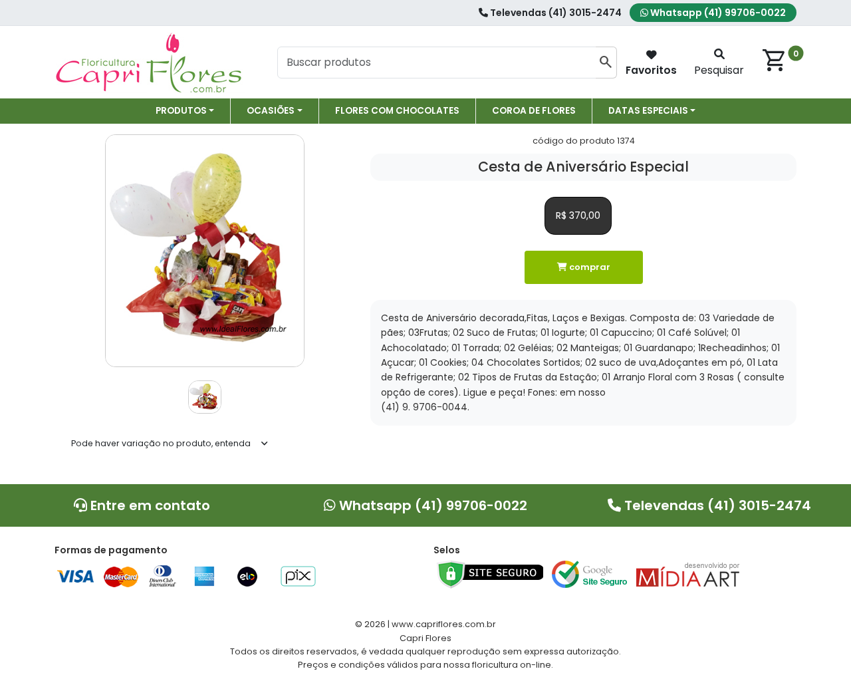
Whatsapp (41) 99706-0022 (717, 12)
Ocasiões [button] (271, 110)
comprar (588, 267)
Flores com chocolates (397, 110)
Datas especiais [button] (648, 110)
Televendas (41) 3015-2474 (555, 12)
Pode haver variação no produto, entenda (161, 443)
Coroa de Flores (534, 110)
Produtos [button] (181, 110)
